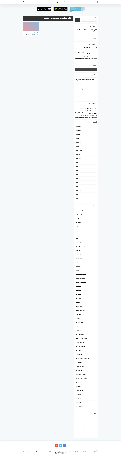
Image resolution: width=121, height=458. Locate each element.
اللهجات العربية (79, 254)
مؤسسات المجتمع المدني (81, 374)
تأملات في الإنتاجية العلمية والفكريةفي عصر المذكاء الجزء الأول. (87, 30)
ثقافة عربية (78, 298)
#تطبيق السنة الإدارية (93, 39)
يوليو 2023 (78, 154)
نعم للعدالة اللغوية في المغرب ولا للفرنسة (39, 451)
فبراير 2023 (78, 175)
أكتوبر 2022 (78, 191)
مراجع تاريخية (79, 386)
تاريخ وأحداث (78, 290)
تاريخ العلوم (78, 286)
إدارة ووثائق (78, 222)
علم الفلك (78, 326)
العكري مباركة (94, 50)
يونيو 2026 (78, 126)
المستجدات (78, 266)
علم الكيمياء (78, 330)
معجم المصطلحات (79, 390)
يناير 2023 (78, 179)
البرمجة (77, 230)
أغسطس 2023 (79, 150)
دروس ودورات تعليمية (80, 310)
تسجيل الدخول (79, 422)
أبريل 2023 (78, 167)
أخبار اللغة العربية (79, 214)
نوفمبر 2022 (78, 187)
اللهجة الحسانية (79, 258)
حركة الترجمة (78, 302)
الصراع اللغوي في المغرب (81, 246)
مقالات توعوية (79, 398)
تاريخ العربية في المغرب (81, 282)
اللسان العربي (79, 250)
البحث (96, 17)
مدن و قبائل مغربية (80, 382)
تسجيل (77, 418)
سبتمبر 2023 (78, 146)
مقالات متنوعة (79, 403)
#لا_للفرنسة (57, 452)
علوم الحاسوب (79, 354)
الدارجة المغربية (79, 242)
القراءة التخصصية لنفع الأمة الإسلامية (90, 35)
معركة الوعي (78, 394)
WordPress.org (79, 434)
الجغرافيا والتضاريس (80, 238)
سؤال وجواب (78, 314)
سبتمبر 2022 (78, 195)
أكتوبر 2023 (78, 142)
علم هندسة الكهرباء (80, 342)
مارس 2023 (78, 171)
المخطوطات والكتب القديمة (81, 262)
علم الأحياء (78, 318)
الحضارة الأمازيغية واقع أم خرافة (91, 37)
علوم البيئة (78, 350)
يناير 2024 (78, 134)
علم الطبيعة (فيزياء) (80, 322)
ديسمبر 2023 (78, 138)
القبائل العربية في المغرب (85, 48)
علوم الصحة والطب (80, 366)
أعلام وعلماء (78, 218)
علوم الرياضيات (79, 362)
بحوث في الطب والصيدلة (81, 274)
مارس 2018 (78, 199)
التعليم (77, 234)
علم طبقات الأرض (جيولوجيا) (82, 338)
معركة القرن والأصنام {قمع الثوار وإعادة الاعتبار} (84, 58)
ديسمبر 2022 (78, 183)
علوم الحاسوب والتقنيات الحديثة (82, 358)
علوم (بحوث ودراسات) (80, 346)
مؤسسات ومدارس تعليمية (81, 378)
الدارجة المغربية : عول (85, 56)
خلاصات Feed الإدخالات (80, 426)
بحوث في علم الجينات (80, 278)
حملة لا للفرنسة (79, 306)
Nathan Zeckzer (94, 52)
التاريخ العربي (94, 48)
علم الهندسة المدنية (80, 334)
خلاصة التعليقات (79, 430)
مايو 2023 (78, 162)
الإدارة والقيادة (79, 226)
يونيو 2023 (78, 159)
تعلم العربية (78, 294)
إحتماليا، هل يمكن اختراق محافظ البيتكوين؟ (88, 33)
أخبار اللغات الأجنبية (80, 210)
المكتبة (77, 270)
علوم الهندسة (79, 370)
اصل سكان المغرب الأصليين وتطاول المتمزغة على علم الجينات (86, 112)
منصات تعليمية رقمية (80, 407)
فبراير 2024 (78, 130)
